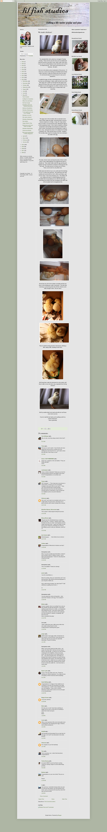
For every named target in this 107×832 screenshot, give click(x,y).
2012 (23, 77)
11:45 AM (43, 780)
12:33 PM (43, 629)
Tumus (43, 481)
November (25, 83)
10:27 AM (43, 538)
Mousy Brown (44, 518)
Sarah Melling (44, 682)
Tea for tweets (26, 96)
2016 (23, 69)
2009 (23, 146)
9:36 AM (43, 493)
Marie (42, 706)
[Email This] (44, 428)
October (25, 85)
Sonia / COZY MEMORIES (47, 458)
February (25, 140)
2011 (23, 79)
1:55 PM (43, 726)
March (24, 138)
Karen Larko (44, 670)
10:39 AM (43, 701)
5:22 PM (43, 677)
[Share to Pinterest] (50, 428)
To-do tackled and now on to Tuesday (28, 112)
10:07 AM (43, 505)
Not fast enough (26, 102)
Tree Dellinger (44, 436)
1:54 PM (43, 666)
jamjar (42, 633)
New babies (25, 121)
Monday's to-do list (27, 115)
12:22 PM (43, 618)
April (24, 136)
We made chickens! (27, 117)
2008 (23, 148)
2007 (23, 150)
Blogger (59, 815)
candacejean (44, 470)
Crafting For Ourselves (28, 98)
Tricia (42, 446)
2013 (23, 75)
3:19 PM (43, 738)
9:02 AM (43, 465)
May (24, 95)
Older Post (64, 799)
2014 (23, 73)
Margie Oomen (45, 697)
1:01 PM (43, 642)
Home (53, 799)
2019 (23, 65)
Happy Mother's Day (27, 123)
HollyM (43, 731)
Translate (31, 55)
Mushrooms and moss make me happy (28, 126)
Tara (42, 751)
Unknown (43, 498)
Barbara (43, 772)
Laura (42, 720)
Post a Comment (44, 796)
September (25, 87)
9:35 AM (43, 767)
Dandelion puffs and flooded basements (27, 105)
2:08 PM (43, 793)
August (24, 89)
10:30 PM (43, 693)
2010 (23, 144)
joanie (43, 573)
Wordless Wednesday (28, 110)
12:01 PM (43, 589)
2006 (23, 152)
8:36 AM (43, 454)
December (25, 81)
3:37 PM (43, 746)
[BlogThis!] (45, 428)
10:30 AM (43, 547)
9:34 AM (43, 476)
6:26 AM (43, 756)
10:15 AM (43, 513)
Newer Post (41, 799)
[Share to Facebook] (48, 428)
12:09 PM (43, 599)
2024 (23, 61)
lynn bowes (44, 535)
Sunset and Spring (27, 130)
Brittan (43, 604)
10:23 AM (43, 530)
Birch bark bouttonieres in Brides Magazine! (28, 133)
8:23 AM (43, 441)
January (25, 142)
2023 (23, 63)
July (24, 91)
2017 (23, 67)
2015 (23, 71)
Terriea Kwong (45, 761)
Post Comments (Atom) (50, 801)
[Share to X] (47, 428)
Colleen (43, 543)
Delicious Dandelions (27, 108)
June (24, 93)
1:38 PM (43, 715)
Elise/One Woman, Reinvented (48, 509)
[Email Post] (42, 428)
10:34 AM (43, 560)
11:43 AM (43, 568)
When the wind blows (27, 100)
